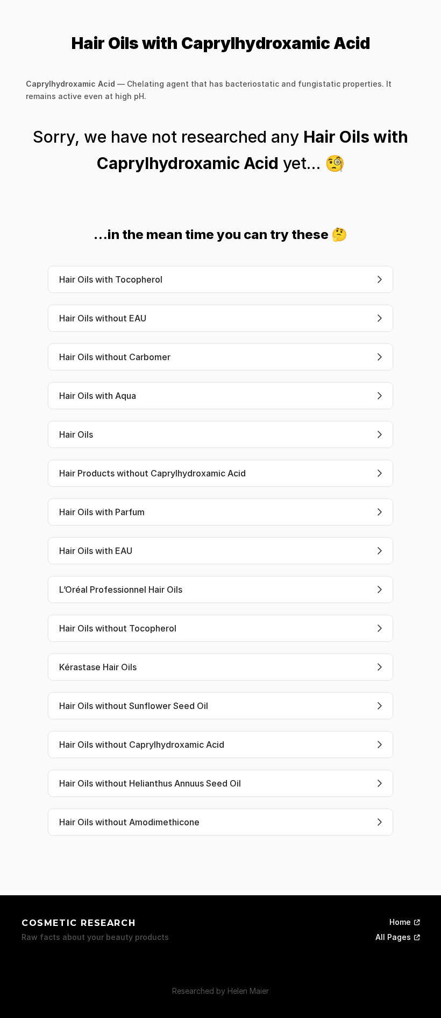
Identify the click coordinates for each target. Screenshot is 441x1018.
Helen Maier (248, 990)
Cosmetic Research (79, 923)
